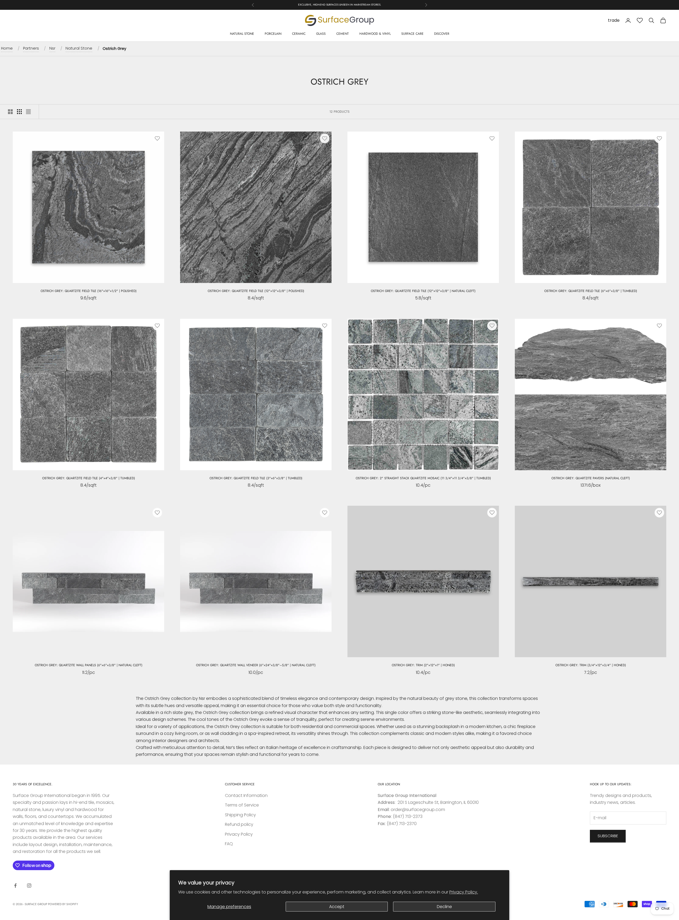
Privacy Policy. (463, 892)
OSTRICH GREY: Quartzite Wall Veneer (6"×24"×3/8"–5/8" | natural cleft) (256, 665)
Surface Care (412, 33)
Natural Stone (242, 33)
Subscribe (608, 836)
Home (7, 48)
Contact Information (246, 795)
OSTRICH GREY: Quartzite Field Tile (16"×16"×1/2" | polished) (89, 291)
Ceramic (299, 33)
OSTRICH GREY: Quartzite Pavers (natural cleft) (590, 478)
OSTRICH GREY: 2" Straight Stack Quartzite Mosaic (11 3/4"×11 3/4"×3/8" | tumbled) (423, 478)
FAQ (229, 844)
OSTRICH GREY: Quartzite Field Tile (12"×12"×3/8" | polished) (256, 291)
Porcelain (273, 33)
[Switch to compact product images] (28, 111)
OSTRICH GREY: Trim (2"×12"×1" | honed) (423, 665)
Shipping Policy (240, 815)
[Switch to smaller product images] (19, 111)
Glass (321, 33)
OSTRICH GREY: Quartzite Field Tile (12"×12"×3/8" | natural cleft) (423, 291)
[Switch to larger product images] (10, 111)
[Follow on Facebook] (15, 885)
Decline (444, 907)
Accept (336, 907)
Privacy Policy (239, 834)
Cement (342, 33)
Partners (31, 48)
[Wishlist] (640, 20)
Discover (441, 33)
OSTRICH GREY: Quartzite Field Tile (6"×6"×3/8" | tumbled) (590, 291)
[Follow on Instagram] (29, 885)
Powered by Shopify (63, 904)
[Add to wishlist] (157, 138)
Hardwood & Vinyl (375, 33)
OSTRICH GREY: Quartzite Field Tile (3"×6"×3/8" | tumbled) (256, 478)
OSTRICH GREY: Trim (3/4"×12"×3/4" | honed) (590, 665)
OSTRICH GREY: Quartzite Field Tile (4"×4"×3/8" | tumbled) (88, 478)
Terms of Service (242, 805)
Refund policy (239, 824)
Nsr (52, 48)
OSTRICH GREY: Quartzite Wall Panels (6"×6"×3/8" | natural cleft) (88, 665)
